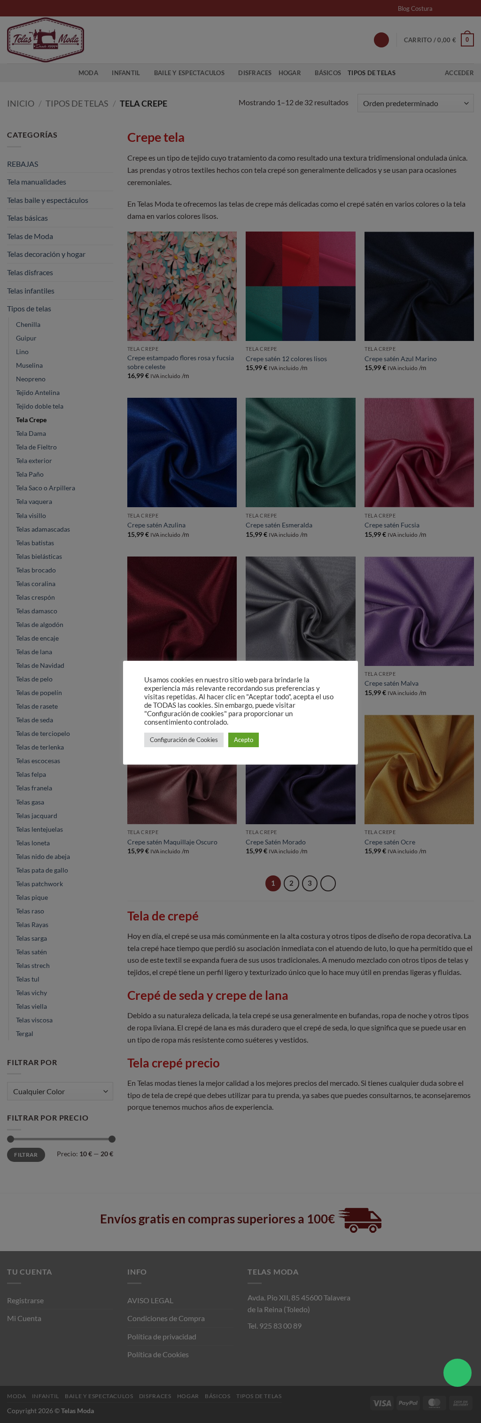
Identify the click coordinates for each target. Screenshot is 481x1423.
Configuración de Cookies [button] (184, 739)
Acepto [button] (243, 739)
